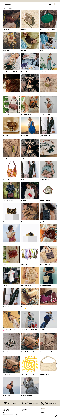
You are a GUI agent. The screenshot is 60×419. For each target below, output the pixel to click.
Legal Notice (42, 412)
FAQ (22, 410)
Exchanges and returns (25, 409)
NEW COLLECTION (25, 4)
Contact (42, 411)
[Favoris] (47, 4)
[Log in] (49, 4)
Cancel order (24, 411)
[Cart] (50, 4)
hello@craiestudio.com (6, 409)
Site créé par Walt (43, 416)
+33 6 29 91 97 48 (6, 410)
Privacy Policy (42, 413)
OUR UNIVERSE (35, 4)
